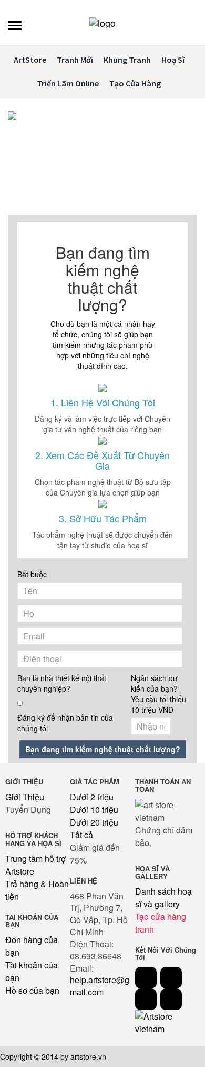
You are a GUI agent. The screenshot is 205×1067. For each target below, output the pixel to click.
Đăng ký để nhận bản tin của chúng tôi (65, 722)
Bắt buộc (32, 574)
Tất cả (81, 835)
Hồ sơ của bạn (32, 990)
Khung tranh (127, 59)
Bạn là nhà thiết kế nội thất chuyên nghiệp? (61, 683)
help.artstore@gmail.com (99, 986)
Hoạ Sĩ (172, 59)
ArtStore (30, 59)
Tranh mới (75, 59)
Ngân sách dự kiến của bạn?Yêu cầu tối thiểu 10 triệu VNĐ (158, 694)
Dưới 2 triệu (92, 797)
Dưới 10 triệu (94, 809)
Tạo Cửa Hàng (135, 83)
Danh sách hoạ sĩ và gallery (163, 897)
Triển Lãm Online (68, 83)
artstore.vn (88, 1056)
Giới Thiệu (24, 797)
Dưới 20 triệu (94, 822)
